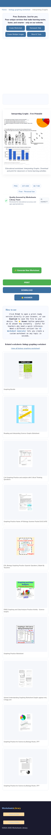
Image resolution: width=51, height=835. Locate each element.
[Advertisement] (25, 66)
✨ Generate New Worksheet (26, 270)
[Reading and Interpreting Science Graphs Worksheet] (25, 414)
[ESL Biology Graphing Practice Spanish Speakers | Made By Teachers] (25, 546)
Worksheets (11, 808)
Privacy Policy (13, 822)
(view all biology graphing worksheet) (25, 348)
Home (4, 10)
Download (27, 290)
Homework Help (35, 28)
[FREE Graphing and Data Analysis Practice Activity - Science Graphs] (25, 590)
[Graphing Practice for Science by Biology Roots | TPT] (25, 722)
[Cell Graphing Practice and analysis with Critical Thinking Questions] (25, 458)
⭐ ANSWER (26, 298)
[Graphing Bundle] (25, 370)
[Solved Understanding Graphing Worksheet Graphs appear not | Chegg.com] (25, 678)
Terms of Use (14, 814)
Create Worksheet (15, 28)
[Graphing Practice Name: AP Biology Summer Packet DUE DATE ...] (25, 502)
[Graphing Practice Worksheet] (25, 634)
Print (27, 282)
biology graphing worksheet (19, 10)
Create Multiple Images (15, 34)
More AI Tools (36, 34)
